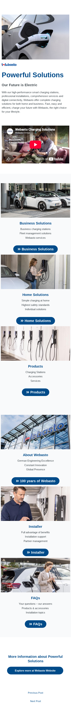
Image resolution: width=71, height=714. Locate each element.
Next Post (35, 701)
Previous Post (35, 692)
